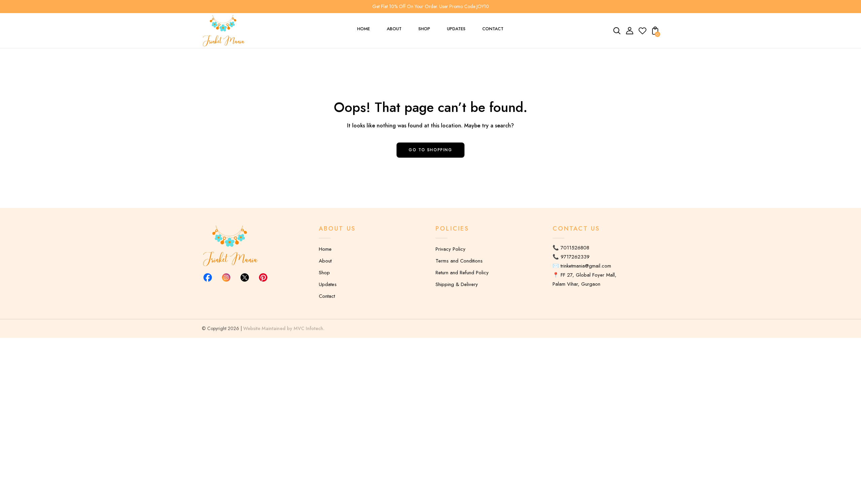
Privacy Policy (450, 249)
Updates (328, 284)
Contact (327, 296)
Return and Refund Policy (462, 272)
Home (325, 249)
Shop (324, 272)
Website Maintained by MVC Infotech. (284, 328)
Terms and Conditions (459, 261)
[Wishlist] (642, 33)
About (325, 261)
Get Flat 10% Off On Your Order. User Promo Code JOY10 (430, 6)
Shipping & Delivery (457, 284)
